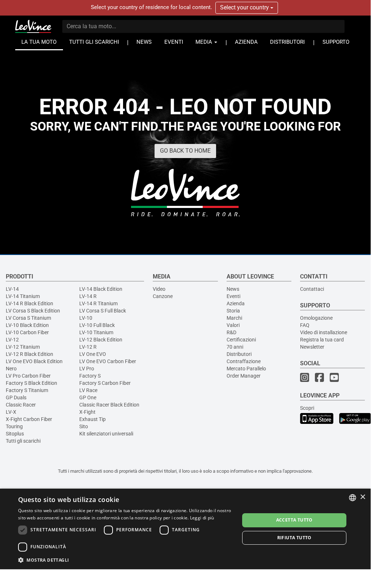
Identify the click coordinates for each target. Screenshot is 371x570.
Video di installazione (323, 332)
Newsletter (312, 347)
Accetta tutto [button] (294, 520)
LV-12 (12, 340)
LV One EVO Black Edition (34, 361)
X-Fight (87, 412)
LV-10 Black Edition (27, 325)
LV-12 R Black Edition (29, 354)
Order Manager (244, 376)
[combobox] (352, 497)
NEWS (144, 42)
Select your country (245, 7)
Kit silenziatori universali (106, 434)
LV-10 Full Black (97, 325)
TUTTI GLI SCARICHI (94, 42)
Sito (83, 426)
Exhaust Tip (92, 419)
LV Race (88, 390)
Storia (233, 311)
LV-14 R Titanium (98, 303)
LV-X (11, 412)
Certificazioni (241, 340)
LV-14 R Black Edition (29, 303)
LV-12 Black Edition (100, 340)
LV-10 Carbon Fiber (27, 332)
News (233, 289)
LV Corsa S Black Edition (33, 311)
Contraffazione (244, 361)
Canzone (163, 296)
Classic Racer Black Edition (109, 405)
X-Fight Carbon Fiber (29, 419)
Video (159, 289)
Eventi (233, 296)
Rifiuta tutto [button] (294, 538)
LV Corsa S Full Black (102, 311)
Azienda (236, 303)
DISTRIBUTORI (287, 42)
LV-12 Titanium (23, 347)
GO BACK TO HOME (185, 150)
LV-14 (12, 289)
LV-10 (85, 318)
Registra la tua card (322, 340)
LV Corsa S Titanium (28, 318)
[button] (125, 560)
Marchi (234, 318)
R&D (231, 332)
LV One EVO (92, 354)
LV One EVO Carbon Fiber (107, 361)
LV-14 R (88, 296)
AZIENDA (246, 42)
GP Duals (16, 397)
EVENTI (173, 42)
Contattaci (312, 289)
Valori (233, 325)
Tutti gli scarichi (23, 441)
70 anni (235, 347)
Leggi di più (202, 518)
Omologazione (316, 318)
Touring (14, 426)
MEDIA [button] (204, 42)
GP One (87, 397)
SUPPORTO (335, 42)
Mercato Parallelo (246, 368)
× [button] (362, 497)
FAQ (304, 325)
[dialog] (185, 529)
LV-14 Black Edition (100, 289)
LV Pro (86, 368)
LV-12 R (88, 347)
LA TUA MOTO (38, 42)
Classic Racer (21, 405)
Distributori (239, 354)
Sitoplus (15, 434)
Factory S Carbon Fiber (105, 383)
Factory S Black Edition (31, 383)
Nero (11, 368)
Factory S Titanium (27, 390)
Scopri (307, 408)
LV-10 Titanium (96, 332)
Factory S (90, 376)
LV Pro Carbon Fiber (28, 376)
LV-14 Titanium (23, 296)
